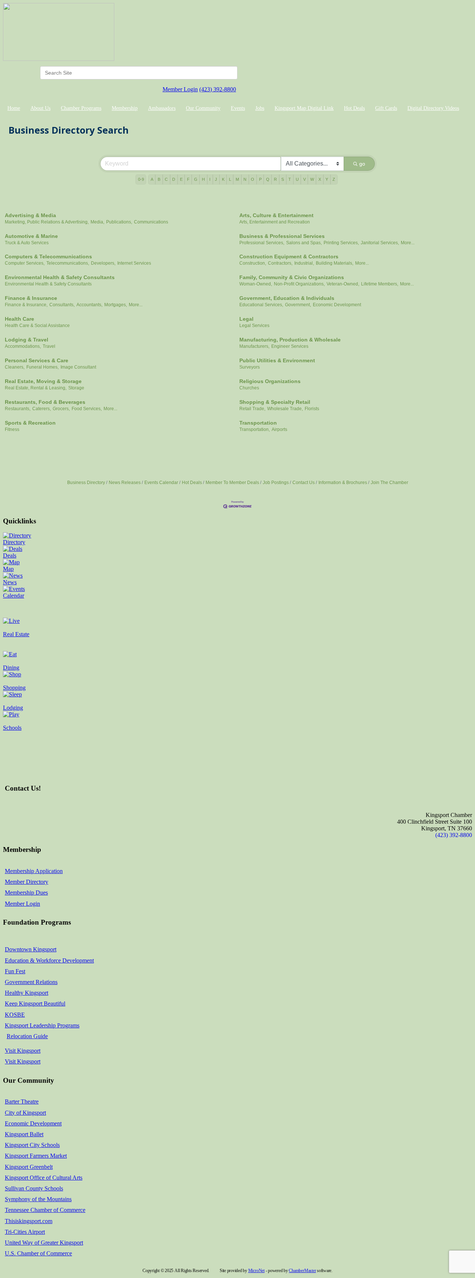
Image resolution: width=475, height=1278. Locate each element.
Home (13, 108)
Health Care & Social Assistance (37, 325)
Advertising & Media (30, 215)
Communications (151, 222)
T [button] (289, 179)
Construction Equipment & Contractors (288, 256)
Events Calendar (161, 482)
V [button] (304, 179)
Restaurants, (17, 408)
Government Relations (31, 982)
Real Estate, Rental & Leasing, (35, 387)
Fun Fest (15, 971)
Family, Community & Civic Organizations (291, 277)
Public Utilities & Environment (277, 360)
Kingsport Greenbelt (29, 1167)
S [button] (282, 179)
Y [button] (326, 179)
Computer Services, (25, 263)
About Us (40, 108)
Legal (246, 319)
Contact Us (303, 482)
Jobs (259, 108)
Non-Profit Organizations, (299, 284)
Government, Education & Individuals (286, 298)
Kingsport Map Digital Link (304, 108)
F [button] (188, 179)
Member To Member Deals (232, 482)
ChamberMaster (302, 1270)
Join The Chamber (389, 482)
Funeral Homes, (42, 367)
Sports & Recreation (30, 423)
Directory (14, 542)
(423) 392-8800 (217, 89)
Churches (249, 387)
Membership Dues (26, 892)
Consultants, (62, 304)
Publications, (119, 222)
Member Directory (26, 882)
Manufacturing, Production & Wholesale (290, 340)
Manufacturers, (254, 346)
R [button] (275, 179)
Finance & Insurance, (26, 304)
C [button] (166, 179)
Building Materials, (334, 263)
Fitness (12, 429)
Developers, (103, 263)
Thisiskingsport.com (28, 1221)
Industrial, (304, 263)
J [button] (216, 179)
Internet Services (134, 263)
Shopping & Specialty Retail (274, 402)
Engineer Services (289, 346)
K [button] (223, 179)
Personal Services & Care (36, 360)
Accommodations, (23, 346)
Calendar (13, 595)
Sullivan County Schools (34, 1188)
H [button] (203, 179)
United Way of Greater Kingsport (44, 1242)
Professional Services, (261, 242)
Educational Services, (261, 304)
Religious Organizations (270, 381)
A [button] (152, 179)
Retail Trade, (252, 408)
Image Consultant (78, 367)
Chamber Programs (81, 108)
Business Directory (86, 482)
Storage (76, 387)
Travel (49, 346)
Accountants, (89, 304)
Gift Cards (386, 108)
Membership (125, 108)
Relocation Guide (27, 1036)
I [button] (209, 179)
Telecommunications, (67, 263)
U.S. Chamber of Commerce (38, 1253)
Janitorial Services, (380, 242)
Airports (279, 429)
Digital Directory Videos (433, 108)
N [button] (244, 179)
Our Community (203, 108)
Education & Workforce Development (49, 960)
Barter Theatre (22, 1101)
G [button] (195, 179)
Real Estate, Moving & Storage (43, 381)
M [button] (237, 179)
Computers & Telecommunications (48, 256)
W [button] (312, 179)
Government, (298, 304)
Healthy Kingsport (26, 993)
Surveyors (249, 367)
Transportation (258, 423)
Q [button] (267, 179)
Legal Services (254, 325)
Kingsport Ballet (24, 1134)
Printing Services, (341, 242)
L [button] (230, 179)
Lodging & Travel (26, 340)
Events (238, 108)
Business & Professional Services (282, 236)
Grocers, (61, 408)
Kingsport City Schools (32, 1145)
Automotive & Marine (31, 236)
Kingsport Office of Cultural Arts (43, 1177)
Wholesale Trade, (285, 408)
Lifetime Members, (379, 284)
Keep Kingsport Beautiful (35, 1003)
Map (8, 569)
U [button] (297, 179)
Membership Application (34, 871)
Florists (312, 408)
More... (408, 242)
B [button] (159, 179)
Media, (97, 222)
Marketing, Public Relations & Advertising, (47, 222)
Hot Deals (354, 108)
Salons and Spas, (304, 242)
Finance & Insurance (31, 298)
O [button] (252, 179)
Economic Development (337, 304)
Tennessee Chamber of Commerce (45, 1210)
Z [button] (333, 179)
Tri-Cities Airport (25, 1232)
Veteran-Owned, (343, 284)
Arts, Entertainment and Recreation (274, 222)
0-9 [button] (141, 179)
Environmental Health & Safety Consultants (60, 277)
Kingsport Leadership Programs (42, 1025)
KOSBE (15, 1014)
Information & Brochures (342, 482)
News (10, 582)
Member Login (180, 89)
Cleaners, (14, 367)
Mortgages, (115, 304)
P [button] (260, 179)
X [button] (319, 179)
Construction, (252, 263)
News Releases (125, 482)
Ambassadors (162, 108)
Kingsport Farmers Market (36, 1156)
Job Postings (276, 482)
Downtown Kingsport (30, 949)
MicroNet (256, 1270)
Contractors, (280, 263)
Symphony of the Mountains (38, 1199)
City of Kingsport (25, 1112)
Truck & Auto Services (27, 242)
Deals (9, 555)
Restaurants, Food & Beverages (45, 402)
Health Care (19, 319)
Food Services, (87, 408)
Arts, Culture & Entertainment (276, 215)
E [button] (181, 179)
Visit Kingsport (22, 1050)
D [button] (173, 179)
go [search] (362, 164)
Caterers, (41, 408)
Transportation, (254, 429)
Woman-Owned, (255, 284)
